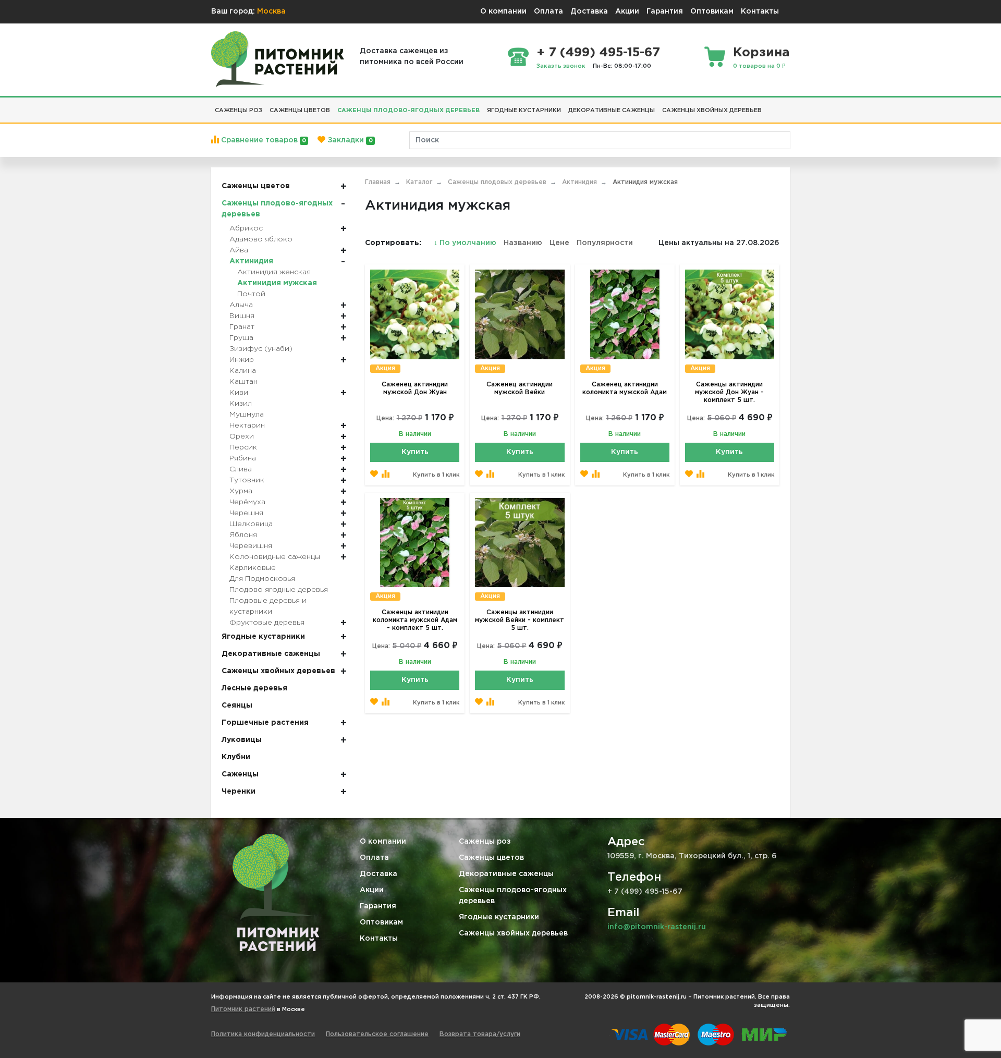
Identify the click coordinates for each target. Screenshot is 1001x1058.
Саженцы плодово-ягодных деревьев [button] (408, 110)
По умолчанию (466, 243)
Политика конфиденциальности (263, 1034)
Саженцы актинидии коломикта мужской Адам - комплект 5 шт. (415, 620)
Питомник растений (243, 1009)
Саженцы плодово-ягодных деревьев (513, 895)
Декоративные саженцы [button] (611, 110)
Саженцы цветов (491, 858)
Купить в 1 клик (436, 475)
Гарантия (664, 11)
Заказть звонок (560, 66)
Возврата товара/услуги (480, 1034)
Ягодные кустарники (499, 917)
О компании (503, 11)
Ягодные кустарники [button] (524, 110)
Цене (559, 243)
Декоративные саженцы (506, 874)
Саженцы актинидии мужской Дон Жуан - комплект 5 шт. (729, 392)
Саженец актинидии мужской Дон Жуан (415, 388)
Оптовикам (712, 11)
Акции (627, 11)
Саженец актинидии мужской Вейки (519, 388)
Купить (415, 452)
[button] (769, 106)
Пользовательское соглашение (377, 1034)
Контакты (760, 11)
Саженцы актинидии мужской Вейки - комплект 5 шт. (519, 620)
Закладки (348, 140)
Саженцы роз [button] (238, 110)
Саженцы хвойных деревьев (513, 933)
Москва (271, 11)
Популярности (605, 243)
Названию (523, 243)
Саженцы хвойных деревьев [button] (712, 110)
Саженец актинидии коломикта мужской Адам (624, 388)
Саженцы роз (485, 841)
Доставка (589, 11)
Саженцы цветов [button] (300, 110)
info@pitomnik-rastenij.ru (656, 927)
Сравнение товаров (262, 140)
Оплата (548, 11)
